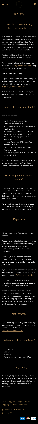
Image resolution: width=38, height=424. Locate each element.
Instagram (8, 413)
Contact (27, 402)
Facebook (8, 410)
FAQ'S (4, 402)
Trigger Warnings (15, 402)
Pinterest (20, 410)
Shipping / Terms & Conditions (14, 405)
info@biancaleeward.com (25, 275)
